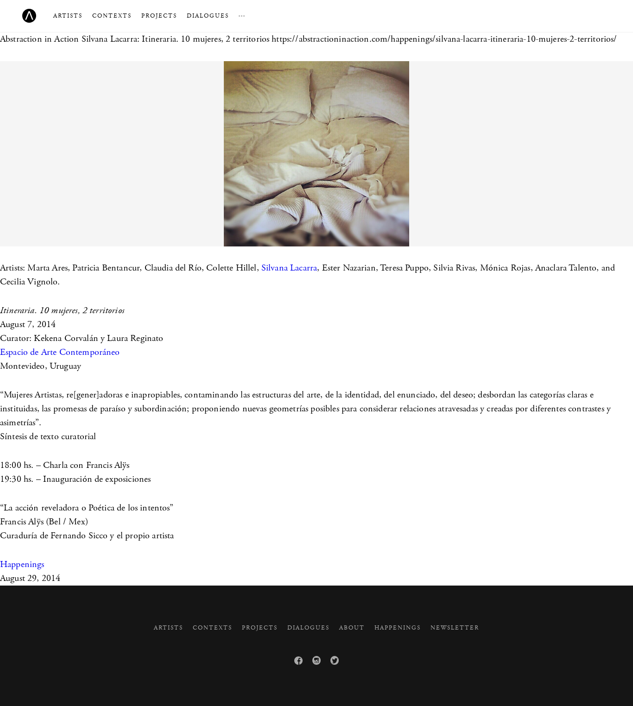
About (352, 628)
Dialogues (208, 16)
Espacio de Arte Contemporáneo (60, 352)
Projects (159, 16)
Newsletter (454, 628)
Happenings (22, 564)
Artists (67, 16)
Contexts (112, 16)
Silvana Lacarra (289, 268)
